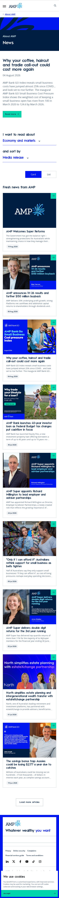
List (49, 174)
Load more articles (29, 802)
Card (33, 174)
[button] (29, 142)
